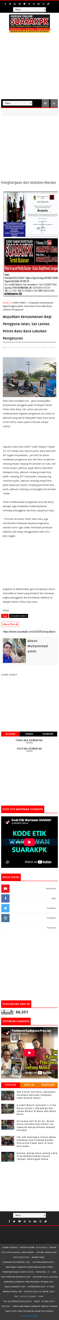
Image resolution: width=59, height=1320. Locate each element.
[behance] (38, 4)
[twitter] (10, 4)
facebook (47, 734)
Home (6, 302)
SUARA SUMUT (19, 302)
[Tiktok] (49, 1220)
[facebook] (5, 4)
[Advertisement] (29, 68)
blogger (10, 734)
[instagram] (43, 4)
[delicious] (48, 4)
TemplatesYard (28, 1316)
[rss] (34, 4)
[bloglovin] (24, 4)
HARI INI (29, 1085)
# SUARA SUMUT (18, 615)
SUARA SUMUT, (47, 347)
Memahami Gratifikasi (48, 1086)
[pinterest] (19, 4)
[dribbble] (29, 4)
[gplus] (15, 4)
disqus (29, 734)
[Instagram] (53, 3)
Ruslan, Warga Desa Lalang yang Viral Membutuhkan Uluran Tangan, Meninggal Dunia (37, 1156)
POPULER (10, 1085)
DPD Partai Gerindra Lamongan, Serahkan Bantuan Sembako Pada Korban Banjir (36, 1095)
